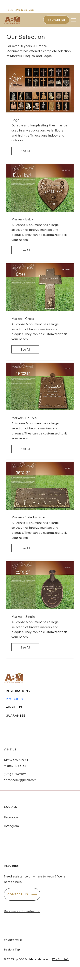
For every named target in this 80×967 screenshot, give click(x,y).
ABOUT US (14, 707)
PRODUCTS (14, 699)
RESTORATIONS (18, 691)
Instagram (11, 826)
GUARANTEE (15, 715)
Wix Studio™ (60, 959)
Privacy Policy (13, 939)
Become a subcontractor (22, 911)
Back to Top (12, 949)
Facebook (11, 817)
